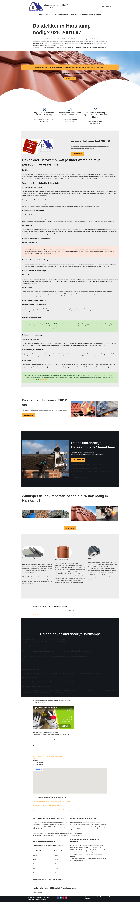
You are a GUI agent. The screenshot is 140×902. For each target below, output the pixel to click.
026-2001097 (38, 251)
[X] (61, 898)
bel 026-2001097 (70, 78)
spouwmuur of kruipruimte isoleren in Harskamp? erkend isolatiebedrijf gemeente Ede (56, 809)
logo (34, 758)
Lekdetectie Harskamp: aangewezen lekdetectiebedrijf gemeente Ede (51, 801)
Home (102, 6)
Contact (108, 6)
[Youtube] (63, 898)
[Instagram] (66, 898)
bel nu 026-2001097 (78, 460)
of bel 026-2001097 (38, 614)
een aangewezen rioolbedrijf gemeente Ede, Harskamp (47, 805)
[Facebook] (58, 898)
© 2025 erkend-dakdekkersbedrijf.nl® (38, 897)
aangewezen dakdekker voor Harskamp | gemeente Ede (48, 756)
